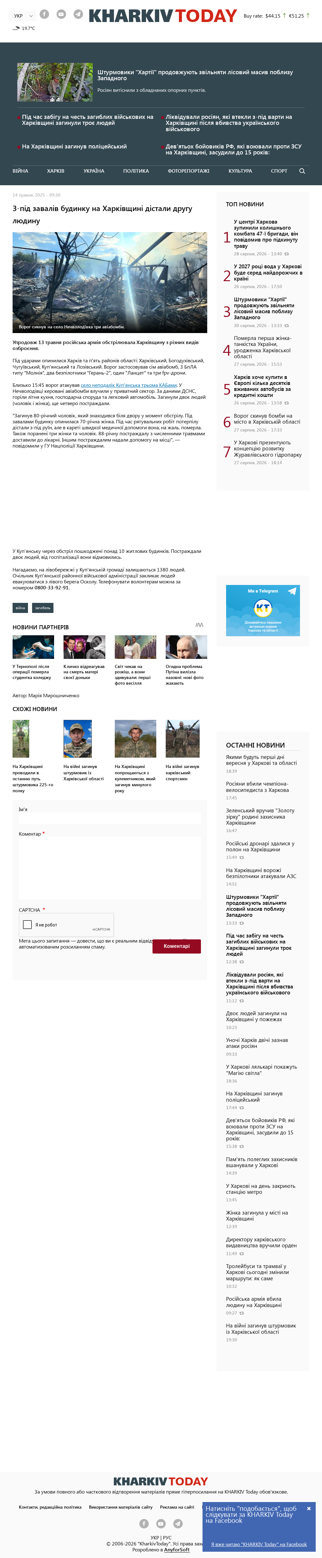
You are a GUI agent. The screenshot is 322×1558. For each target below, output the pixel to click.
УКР (155, 1537)
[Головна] (163, 15)
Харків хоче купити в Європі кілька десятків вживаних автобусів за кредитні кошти (262, 385)
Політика (136, 170)
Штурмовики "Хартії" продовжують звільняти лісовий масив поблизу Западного (195, 75)
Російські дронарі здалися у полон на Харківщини (260, 846)
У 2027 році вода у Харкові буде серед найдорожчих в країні (268, 272)
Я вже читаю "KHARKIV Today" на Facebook (259, 1544)
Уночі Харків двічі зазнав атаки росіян (257, 1042)
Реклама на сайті (177, 1507)
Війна (20, 170)
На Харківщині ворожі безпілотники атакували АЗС (261, 872)
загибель (42, 607)
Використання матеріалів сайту (121, 1507)
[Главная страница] (161, 1481)
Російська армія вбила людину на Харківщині (254, 1301)
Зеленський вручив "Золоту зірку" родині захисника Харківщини (260, 816)
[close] (309, 1508)
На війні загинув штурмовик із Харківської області (261, 1328)
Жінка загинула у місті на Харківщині (257, 1215)
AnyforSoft (177, 1549)
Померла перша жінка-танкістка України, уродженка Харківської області (263, 346)
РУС (167, 1537)
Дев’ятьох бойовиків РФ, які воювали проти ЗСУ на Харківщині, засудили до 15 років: (234, 149)
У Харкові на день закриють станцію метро (261, 1188)
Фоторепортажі (188, 170)
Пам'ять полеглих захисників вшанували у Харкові (261, 1161)
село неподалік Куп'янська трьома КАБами (129, 384)
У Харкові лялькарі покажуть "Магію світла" (261, 1069)
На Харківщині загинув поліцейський (74, 146)
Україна (94, 170)
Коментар (30, 833)
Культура (240, 170)
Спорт (279, 170)
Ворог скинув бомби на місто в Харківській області (267, 418)
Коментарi (177, 946)
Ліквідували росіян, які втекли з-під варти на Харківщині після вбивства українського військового (229, 122)
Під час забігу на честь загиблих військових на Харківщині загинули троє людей (87, 119)
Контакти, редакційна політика (50, 1507)
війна (20, 607)
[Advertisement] (110, 499)
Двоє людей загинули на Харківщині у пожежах (256, 1016)
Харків (55, 170)
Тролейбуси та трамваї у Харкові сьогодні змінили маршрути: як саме (257, 1271)
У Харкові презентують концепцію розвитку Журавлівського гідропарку (268, 448)
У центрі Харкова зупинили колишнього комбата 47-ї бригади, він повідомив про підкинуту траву (266, 233)
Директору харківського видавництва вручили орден (261, 1242)
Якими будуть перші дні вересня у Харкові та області (261, 759)
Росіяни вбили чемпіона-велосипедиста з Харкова (257, 786)
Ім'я (23, 809)
